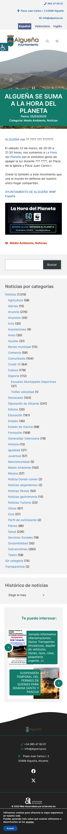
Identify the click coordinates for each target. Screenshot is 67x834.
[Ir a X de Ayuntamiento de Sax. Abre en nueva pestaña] (33, 780)
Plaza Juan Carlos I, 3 (36, 756)
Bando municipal (19, 347)
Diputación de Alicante (23, 403)
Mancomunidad (19, 462)
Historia (13, 444)
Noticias (52, 120)
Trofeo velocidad (22, 392)
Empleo (13, 421)
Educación (15, 415)
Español (24, 26)
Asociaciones (17, 329)
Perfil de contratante (22, 520)
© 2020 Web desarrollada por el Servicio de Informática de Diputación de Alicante (33, 808)
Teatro (12, 555)
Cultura (13, 370)
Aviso (11, 335)
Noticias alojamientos (23, 485)
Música (13, 473)
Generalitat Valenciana (23, 438)
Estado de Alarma (20, 427)
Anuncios (14, 317)
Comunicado (16, 358)
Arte (11, 323)
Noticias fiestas (18, 491)
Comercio (14, 352)
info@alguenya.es (53, 17)
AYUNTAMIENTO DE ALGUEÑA (26, 192)
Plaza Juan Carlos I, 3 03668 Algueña (42, 10)
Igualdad (14, 450)
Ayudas (13, 341)
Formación (15, 432)
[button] (47, 41)
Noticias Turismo (19, 502)
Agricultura (15, 300)
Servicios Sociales (20, 537)
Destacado (15, 397)
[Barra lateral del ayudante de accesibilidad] (4, 47)
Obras (12, 508)
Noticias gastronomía (22, 496)
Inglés (57, 26)
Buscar (52, 264)
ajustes (30, 822)
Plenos (12, 526)
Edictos (13, 409)
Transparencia (15, 566)
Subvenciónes (17, 549)
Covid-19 (14, 364)
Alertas (13, 306)
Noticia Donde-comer (23, 479)
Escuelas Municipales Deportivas (33, 382)
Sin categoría (14, 561)
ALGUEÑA (12, 139)
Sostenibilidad (18, 543)
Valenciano (42, 26)
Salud (12, 531)
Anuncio (13, 312)
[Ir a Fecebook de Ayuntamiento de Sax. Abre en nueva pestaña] (33, 771)
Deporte (13, 376)
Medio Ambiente (34, 120)
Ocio (11, 514)
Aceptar (10, 828)
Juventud (14, 456)
